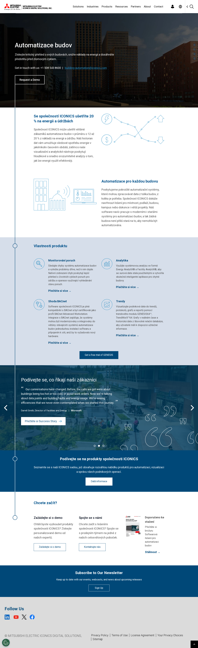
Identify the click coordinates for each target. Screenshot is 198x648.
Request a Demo (29, 79)
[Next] (191, 407)
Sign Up (99, 587)
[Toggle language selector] (180, 6)
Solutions (78, 6)
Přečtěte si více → (59, 290)
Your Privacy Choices (170, 635)
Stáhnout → (152, 552)
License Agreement (142, 635)
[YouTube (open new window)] (16, 617)
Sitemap (98, 639)
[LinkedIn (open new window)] (8, 617)
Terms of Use (120, 635)
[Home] (27, 6)
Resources (121, 6)
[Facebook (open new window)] (32, 617)
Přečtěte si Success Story (41, 421)
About (147, 6)
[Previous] (6, 407)
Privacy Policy (99, 635)
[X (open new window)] (24, 617)
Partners (136, 6)
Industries (93, 6)
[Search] (191, 6)
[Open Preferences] (6, 642)
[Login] (172, 6)
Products (107, 6)
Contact (158, 6)
